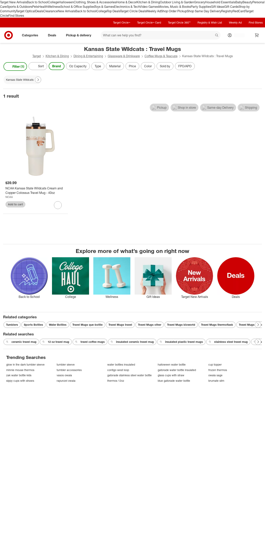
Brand (56, 66)
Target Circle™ (121, 22)
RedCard (239, 11)
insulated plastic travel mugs (184, 341)
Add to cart (15, 204)
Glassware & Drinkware (124, 56)
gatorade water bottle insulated (177, 369)
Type (98, 66)
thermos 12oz (115, 380)
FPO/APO (184, 66)
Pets (35, 7)
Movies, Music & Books (174, 7)
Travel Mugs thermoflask (217, 324)
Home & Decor (126, 2)
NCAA (9, 197)
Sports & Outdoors (19, 7)
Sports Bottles (33, 324)
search (217, 36)
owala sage (215, 375)
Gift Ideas (217, 7)
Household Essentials (220, 2)
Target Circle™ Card (149, 22)
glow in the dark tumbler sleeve (25, 364)
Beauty (247, 2)
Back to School (37, 2)
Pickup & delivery (78, 35)
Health (43, 7)
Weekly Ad (153, 11)
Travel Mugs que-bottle (87, 324)
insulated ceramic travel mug (135, 341)
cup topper (215, 364)
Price (132, 66)
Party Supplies (201, 7)
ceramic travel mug (23, 341)
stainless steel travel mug (231, 341)
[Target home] (8, 35)
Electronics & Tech (127, 7)
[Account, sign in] (237, 35)
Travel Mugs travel (120, 324)
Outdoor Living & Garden (177, 2)
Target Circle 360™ (179, 22)
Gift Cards (231, 7)
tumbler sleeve (66, 364)
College (53, 2)
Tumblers (12, 324)
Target (36, 56)
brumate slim (216, 380)
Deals (39, 11)
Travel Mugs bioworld (181, 324)
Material (115, 66)
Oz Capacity (78, 66)
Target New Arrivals (13, 2)
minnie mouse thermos (20, 369)
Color (148, 66)
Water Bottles (58, 324)
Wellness (54, 7)
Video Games (149, 7)
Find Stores (16, 16)
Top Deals (113, 11)
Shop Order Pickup (174, 11)
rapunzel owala (66, 380)
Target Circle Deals (133, 11)
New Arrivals (66, 11)
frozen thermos (217, 369)
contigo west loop (118, 369)
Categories (30, 35)
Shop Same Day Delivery (204, 11)
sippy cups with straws (20, 380)
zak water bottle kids (18, 375)
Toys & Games (104, 7)
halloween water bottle (172, 364)
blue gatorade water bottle (174, 380)
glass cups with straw (171, 375)
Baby (238, 2)
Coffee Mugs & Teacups (161, 56)
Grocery (199, 2)
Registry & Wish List (209, 22)
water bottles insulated (121, 364)
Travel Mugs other (149, 324)
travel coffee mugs (93, 341)
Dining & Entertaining (88, 56)
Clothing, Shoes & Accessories (95, 2)
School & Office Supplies (77, 7)
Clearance (50, 11)
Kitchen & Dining (148, 2)
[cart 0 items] (257, 35)
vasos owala (64, 375)
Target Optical (25, 11)
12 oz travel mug (58, 341)
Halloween (66, 2)
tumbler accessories (69, 369)
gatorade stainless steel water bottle (129, 375)
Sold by (165, 66)
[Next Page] (258, 66)
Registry (227, 11)
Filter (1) (18, 66)
